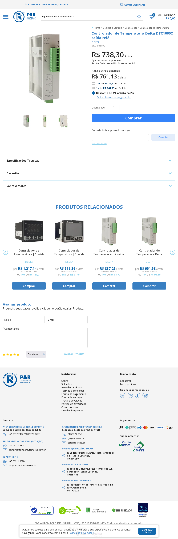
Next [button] (172, 252)
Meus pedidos (128, 384)
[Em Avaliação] (143, 510)
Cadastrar (125, 380)
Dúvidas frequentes (72, 410)
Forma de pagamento (73, 394)
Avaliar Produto (74, 354)
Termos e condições (72, 390)
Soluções (66, 384)
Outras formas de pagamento (114, 97)
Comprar (133, 118)
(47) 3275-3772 (32, 434)
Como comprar (70, 407)
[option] (46, 4)
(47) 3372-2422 (16, 434)
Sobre (64, 380)
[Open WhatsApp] (169, 530)
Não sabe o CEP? (99, 143)
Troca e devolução (71, 400)
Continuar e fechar (147, 531)
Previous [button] (5, 252)
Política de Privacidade (81, 532)
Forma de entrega (71, 397)
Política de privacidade (73, 404)
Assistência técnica (72, 387)
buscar (139, 16)
